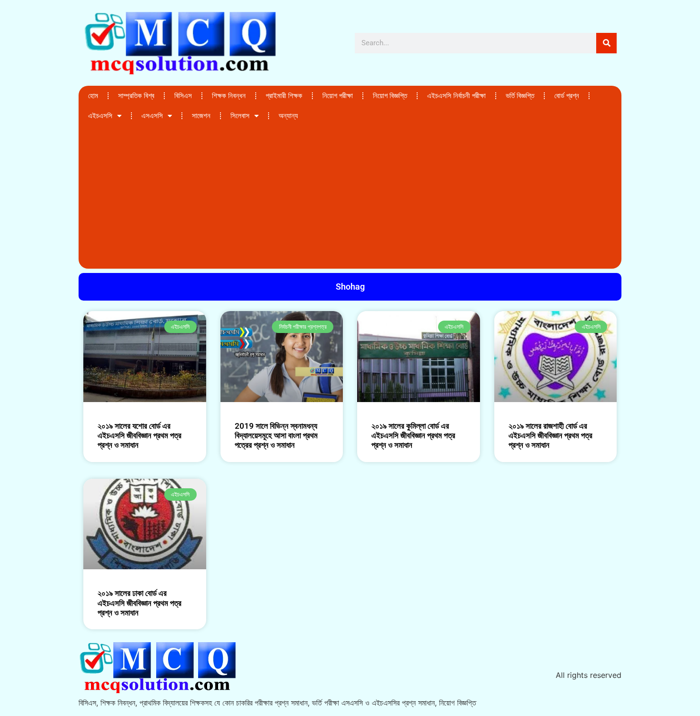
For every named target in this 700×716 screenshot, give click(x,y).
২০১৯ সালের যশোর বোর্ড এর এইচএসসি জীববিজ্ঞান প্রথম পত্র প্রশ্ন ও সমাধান (139, 435)
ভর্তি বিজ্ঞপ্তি (520, 95)
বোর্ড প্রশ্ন (566, 95)
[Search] (606, 43)
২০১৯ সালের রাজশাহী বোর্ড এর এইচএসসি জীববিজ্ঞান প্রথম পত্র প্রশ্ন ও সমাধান (550, 435)
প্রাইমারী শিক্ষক (284, 95)
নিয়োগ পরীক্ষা (337, 95)
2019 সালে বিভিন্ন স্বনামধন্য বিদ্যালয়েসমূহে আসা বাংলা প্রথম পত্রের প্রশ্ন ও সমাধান (276, 435)
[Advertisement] (350, 197)
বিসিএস (183, 95)
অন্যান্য (288, 115)
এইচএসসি (100, 115)
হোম (93, 95)
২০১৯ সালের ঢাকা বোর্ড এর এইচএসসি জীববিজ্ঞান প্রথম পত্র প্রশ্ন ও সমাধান (139, 602)
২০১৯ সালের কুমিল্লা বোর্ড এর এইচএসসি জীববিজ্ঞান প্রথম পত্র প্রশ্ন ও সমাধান (413, 435)
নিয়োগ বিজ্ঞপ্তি (390, 95)
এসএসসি (152, 115)
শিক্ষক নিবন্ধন (229, 95)
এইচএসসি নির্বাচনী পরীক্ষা (456, 95)
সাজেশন (201, 115)
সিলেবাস (240, 115)
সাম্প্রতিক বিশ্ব (136, 95)
